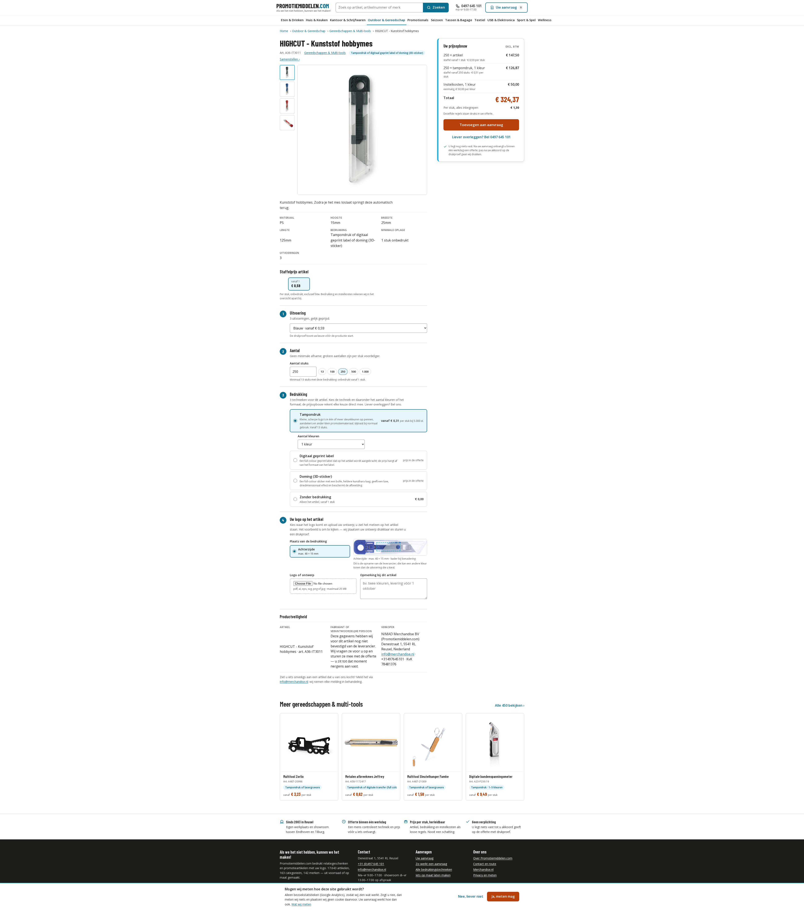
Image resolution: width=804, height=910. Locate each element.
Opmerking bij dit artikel (378, 575)
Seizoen (437, 20)
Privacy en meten (485, 875)
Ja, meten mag (503, 896)
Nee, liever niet (470, 896)
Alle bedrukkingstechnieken (434, 869)
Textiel (479, 20)
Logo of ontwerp (302, 575)
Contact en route (484, 864)
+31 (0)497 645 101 (371, 864)
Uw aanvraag (424, 858)
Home (284, 31)
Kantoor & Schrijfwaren (348, 20)
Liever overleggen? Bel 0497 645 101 (481, 137)
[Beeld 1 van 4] (287, 72)
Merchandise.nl (483, 869)
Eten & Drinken (292, 20)
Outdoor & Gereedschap (386, 20)
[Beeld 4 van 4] (287, 122)
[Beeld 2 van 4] (287, 89)
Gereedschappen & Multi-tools (350, 31)
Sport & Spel (526, 20)
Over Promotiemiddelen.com (492, 858)
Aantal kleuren (308, 436)
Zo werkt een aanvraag (431, 864)
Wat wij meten (301, 904)
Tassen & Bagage (458, 20)
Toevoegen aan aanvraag (481, 124)
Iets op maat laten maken (433, 875)
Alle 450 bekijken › (509, 705)
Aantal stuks (299, 363)
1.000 (365, 371)
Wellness (544, 20)
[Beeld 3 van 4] (287, 106)
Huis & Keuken (317, 20)
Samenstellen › (290, 59)
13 (322, 371)
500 (353, 371)
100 (332, 371)
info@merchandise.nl (397, 654)
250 (343, 371)
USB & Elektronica (501, 20)
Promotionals (417, 20)
